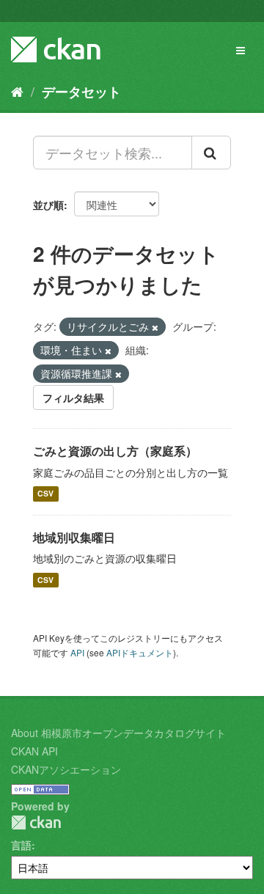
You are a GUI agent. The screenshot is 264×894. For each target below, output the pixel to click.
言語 (21, 845)
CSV (45, 493)
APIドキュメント (139, 652)
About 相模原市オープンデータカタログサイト (118, 732)
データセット (81, 91)
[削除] (155, 327)
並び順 (48, 204)
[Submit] (211, 152)
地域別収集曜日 (74, 537)
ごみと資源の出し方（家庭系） (115, 450)
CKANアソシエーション (66, 769)
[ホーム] (17, 90)
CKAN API (34, 751)
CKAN (36, 822)
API (77, 652)
